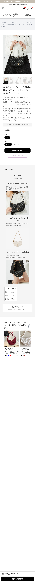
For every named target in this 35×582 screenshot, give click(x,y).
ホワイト (16, 144)
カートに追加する (18, 155)
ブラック (8, 144)
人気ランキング (17, 15)
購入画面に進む (17, 150)
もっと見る (29, 325)
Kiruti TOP (4, 22)
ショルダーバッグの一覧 (17, 22)
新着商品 (28, 15)
